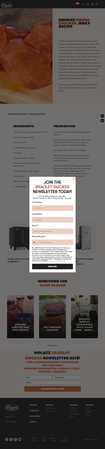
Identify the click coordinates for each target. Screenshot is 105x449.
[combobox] (36, 242)
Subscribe (52, 266)
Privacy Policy (53, 261)
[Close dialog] (74, 179)
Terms (63, 261)
